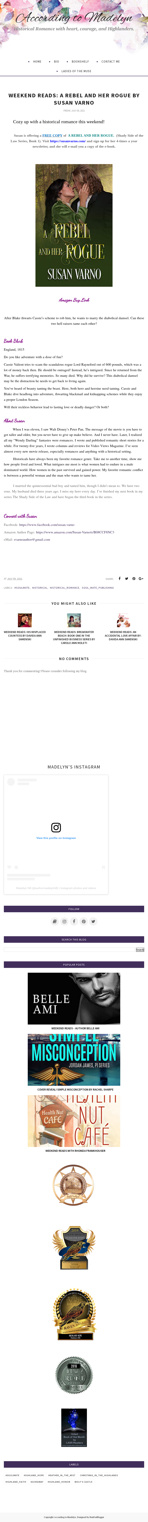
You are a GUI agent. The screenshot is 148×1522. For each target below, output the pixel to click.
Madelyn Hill (23, 888)
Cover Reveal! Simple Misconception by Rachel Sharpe (75, 1089)
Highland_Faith (16, 1481)
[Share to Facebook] (119, 579)
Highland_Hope (34, 1475)
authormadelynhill (46, 888)
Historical (39, 587)
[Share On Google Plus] (141, 579)
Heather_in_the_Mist (62, 1475)
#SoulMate (22, 587)
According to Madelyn (74, 18)
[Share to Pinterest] (134, 579)
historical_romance (64, 587)
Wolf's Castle (83, 1481)
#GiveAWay (37, 1481)
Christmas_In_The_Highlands (99, 1475)
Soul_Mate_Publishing (98, 587)
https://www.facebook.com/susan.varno (46, 524)
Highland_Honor (59, 1481)
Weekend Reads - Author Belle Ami (75, 1028)
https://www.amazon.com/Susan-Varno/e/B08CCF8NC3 (75, 532)
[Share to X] (127, 579)
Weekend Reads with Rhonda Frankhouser (75, 1151)
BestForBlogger (97, 1517)
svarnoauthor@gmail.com (32, 539)
